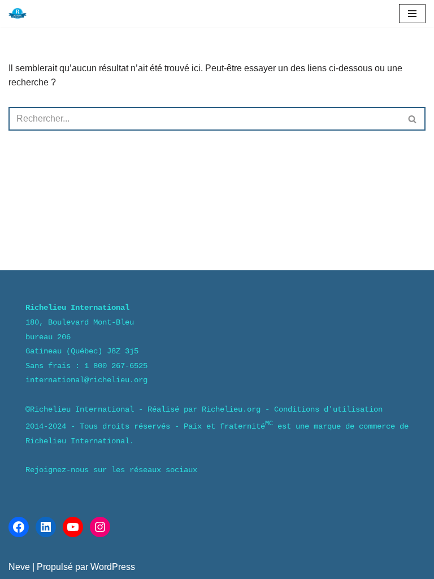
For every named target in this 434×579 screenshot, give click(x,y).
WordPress (112, 567)
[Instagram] (100, 527)
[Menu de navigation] (412, 13)
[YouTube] (73, 527)
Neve (19, 567)
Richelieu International (82, 409)
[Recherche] (413, 119)
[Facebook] (18, 527)
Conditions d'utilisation (328, 409)
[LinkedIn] (46, 527)
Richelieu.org (231, 409)
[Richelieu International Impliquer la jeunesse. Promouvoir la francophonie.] (17, 13)
